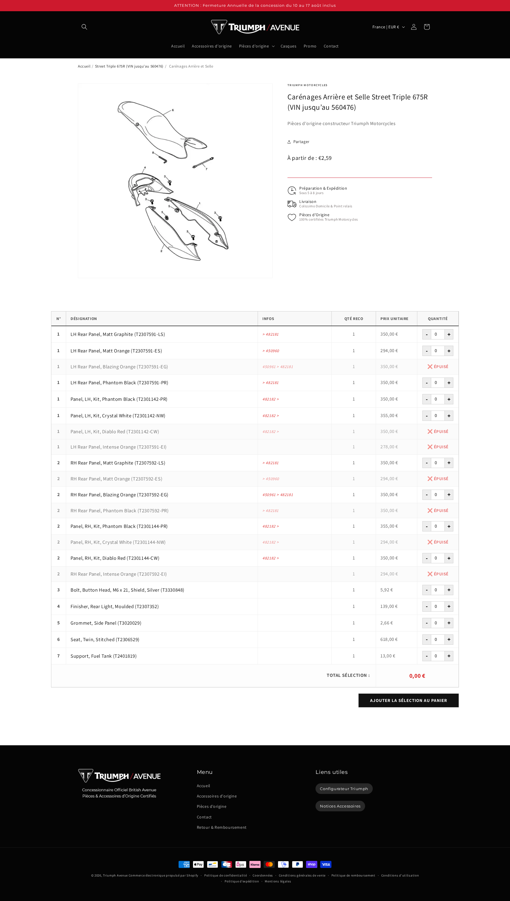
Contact (204, 817)
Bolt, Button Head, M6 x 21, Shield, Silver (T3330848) (127, 590)
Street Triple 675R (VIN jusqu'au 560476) (129, 66)
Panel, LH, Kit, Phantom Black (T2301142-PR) (119, 399)
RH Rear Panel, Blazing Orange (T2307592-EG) (120, 494)
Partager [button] (301, 141)
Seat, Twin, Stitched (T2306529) (105, 639)
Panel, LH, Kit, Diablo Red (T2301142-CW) (115, 431)
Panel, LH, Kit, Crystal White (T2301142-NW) (118, 415)
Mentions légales (278, 881)
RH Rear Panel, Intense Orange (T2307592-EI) (119, 574)
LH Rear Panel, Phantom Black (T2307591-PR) (119, 382)
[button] (84, 26)
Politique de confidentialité (225, 875)
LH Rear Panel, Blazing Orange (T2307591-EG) (119, 366)
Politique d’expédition (242, 881)
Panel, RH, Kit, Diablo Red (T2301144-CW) (115, 558)
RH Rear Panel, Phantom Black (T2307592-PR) (120, 510)
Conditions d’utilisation (400, 875)
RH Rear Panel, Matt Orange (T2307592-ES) (116, 478)
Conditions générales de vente (302, 875)
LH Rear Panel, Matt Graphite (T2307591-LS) (118, 334)
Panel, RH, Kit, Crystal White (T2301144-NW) (118, 542)
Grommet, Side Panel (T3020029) (106, 623)
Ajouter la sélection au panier (408, 700)
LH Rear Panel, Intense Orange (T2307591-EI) (119, 447)
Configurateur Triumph (344, 788)
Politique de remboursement (353, 875)
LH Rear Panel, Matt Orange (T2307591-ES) (116, 350)
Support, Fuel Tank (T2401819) (104, 656)
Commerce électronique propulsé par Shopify (163, 875)
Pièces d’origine (212, 806)
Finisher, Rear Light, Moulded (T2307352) (115, 606)
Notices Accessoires (340, 806)
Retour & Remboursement (222, 827)
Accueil (84, 66)
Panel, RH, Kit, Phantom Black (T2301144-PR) (119, 526)
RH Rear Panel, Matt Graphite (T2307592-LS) (118, 462)
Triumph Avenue (115, 875)
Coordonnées (263, 875)
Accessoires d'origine (217, 796)
